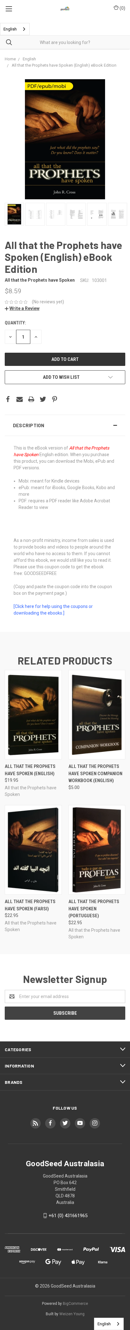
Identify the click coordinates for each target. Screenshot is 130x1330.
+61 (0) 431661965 (68, 1215)
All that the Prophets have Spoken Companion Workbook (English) (95, 773)
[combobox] (15, 29)
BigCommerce (75, 1303)
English (10, 29)
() (122, 8)
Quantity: (15, 322)
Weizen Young (72, 1314)
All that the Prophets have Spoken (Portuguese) (93, 909)
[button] (65, 425)
